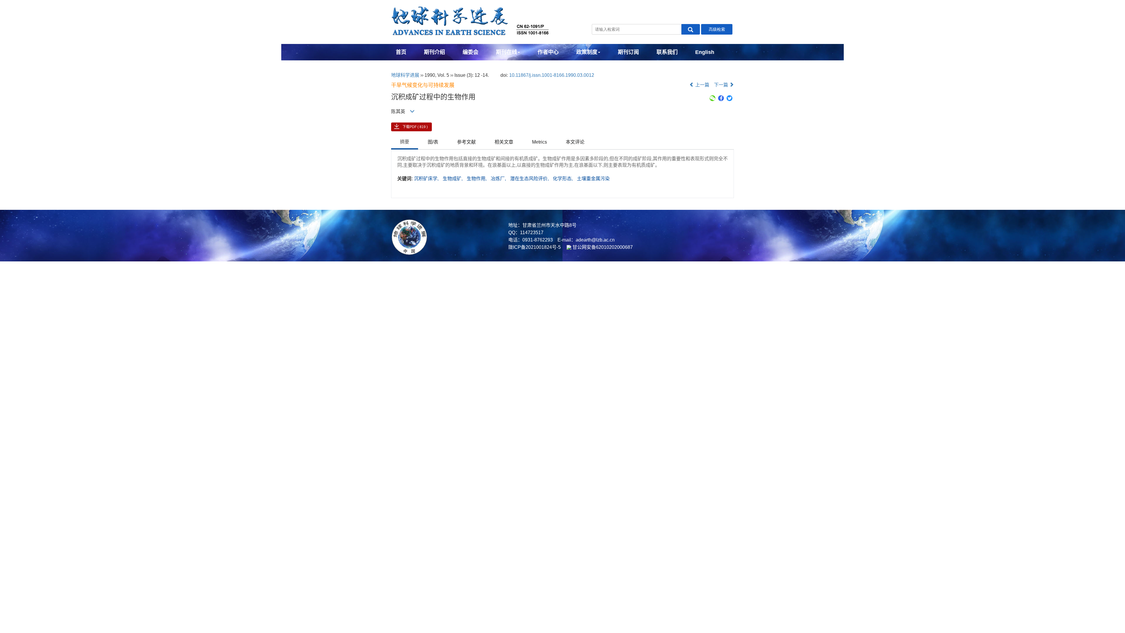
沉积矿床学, (427, 178)
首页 (401, 52)
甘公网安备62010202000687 (602, 247)
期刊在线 (506, 52)
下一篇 (721, 84)
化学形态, (563, 178)
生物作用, (477, 178)
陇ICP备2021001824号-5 (534, 247)
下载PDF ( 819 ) (415, 127)
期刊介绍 (434, 52)
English (704, 52)
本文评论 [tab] (575, 141)
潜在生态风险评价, (530, 178)
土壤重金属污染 (593, 178)
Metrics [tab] (539, 141)
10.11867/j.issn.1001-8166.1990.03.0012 (551, 75)
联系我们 (667, 52)
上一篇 (701, 84)
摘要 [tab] (404, 141)
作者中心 (548, 52)
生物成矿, (453, 178)
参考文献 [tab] (466, 141)
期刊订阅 (628, 52)
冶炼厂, (499, 178)
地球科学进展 (405, 75)
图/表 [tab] (433, 141)
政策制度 (586, 52)
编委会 (470, 52)
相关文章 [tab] (504, 141)
